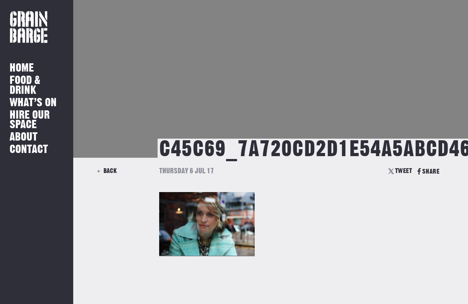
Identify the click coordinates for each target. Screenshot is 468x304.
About (24, 137)
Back (110, 171)
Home (22, 68)
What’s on (33, 103)
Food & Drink (25, 85)
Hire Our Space (30, 120)
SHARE (430, 171)
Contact (29, 150)
